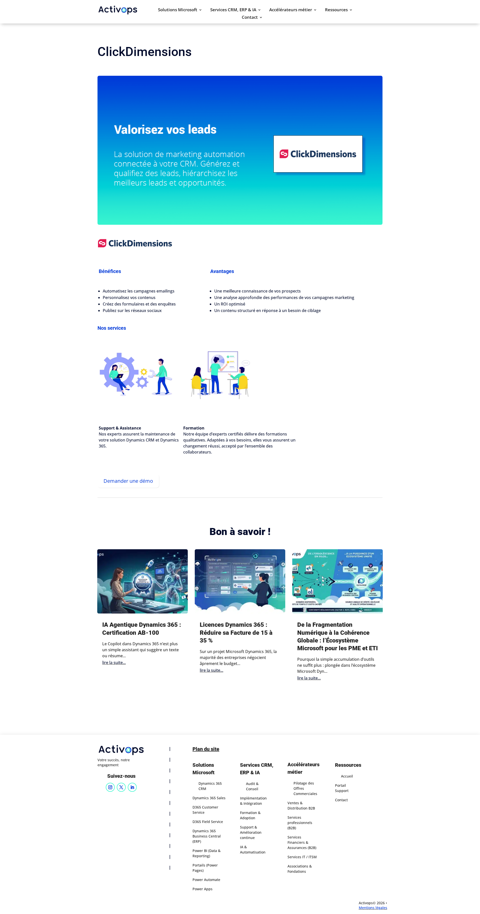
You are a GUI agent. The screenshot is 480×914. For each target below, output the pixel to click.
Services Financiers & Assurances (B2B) (302, 842)
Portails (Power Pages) (205, 868)
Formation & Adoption (250, 815)
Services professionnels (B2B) (300, 822)
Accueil (347, 776)
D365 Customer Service (205, 810)
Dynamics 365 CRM (210, 786)
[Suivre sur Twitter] (121, 787)
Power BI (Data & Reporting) (206, 853)
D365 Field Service (207, 821)
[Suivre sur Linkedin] (132, 787)
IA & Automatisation (253, 849)
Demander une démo (128, 481)
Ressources (336, 10)
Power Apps (202, 888)
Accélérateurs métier (290, 10)
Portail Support (341, 788)
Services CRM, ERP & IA (233, 10)
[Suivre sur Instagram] (110, 787)
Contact (250, 18)
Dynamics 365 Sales (209, 798)
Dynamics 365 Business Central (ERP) (206, 836)
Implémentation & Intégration (253, 801)
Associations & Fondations (300, 869)
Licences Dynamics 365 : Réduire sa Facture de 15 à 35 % (236, 632)
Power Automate (206, 879)
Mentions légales (373, 907)
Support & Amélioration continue (251, 832)
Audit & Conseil (252, 786)
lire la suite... (114, 662)
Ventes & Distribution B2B (301, 805)
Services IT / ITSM (302, 856)
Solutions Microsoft (177, 10)
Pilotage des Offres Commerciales (305, 788)
